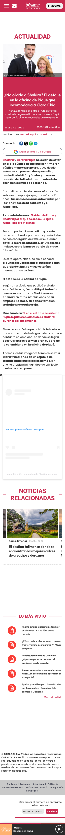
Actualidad (32, 36)
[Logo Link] (32, 6)
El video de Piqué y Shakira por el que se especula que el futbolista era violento (29, 219)
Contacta (12, 784)
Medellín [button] (18, 827)
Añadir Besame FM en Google (35, 151)
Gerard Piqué (28, 134)
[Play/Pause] (59, 829)
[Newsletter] (14, 6)
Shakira (44, 134)
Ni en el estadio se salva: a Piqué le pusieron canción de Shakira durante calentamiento (31, 317)
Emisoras (25, 784)
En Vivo (55, 6)
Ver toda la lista (53, 697)
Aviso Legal (38, 784)
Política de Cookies (36, 787)
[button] (6, 6)
